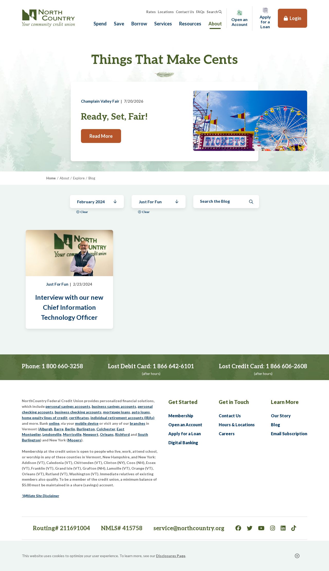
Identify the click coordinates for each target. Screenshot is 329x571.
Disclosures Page (170, 556)
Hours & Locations (237, 424)
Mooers (74, 440)
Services (163, 23)
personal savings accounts (67, 406)
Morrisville (72, 434)
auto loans (141, 412)
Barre (58, 429)
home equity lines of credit (45, 417)
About (215, 23)
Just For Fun (57, 284)
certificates (79, 417)
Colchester (105, 429)
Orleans (107, 434)
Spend (100, 23)
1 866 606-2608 (286, 366)
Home (51, 178)
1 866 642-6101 (173, 366)
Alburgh (45, 429)
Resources (190, 23)
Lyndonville (51, 434)
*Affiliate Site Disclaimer (40, 495)
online (54, 423)
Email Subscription (289, 433)
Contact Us (185, 12)
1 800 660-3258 (62, 366)
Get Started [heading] (182, 402)
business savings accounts (114, 406)
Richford (122, 434)
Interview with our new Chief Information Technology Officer (69, 307)
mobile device (86, 423)
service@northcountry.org (188, 528)
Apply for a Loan (184, 433)
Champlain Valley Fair (100, 101)
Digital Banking (183, 442)
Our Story (281, 415)
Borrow (139, 23)
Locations (166, 12)
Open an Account (185, 424)
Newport (90, 434)
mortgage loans (116, 412)
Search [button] (212, 12)
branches (137, 423)
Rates (151, 12)
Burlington (86, 429)
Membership (180, 415)
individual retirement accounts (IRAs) (122, 417)
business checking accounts (78, 412)
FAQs (200, 12)
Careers (227, 433)
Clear (84, 212)
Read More (101, 136)
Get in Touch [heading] (234, 402)
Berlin (70, 429)
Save (119, 23)
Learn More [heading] (285, 402)
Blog (275, 424)
